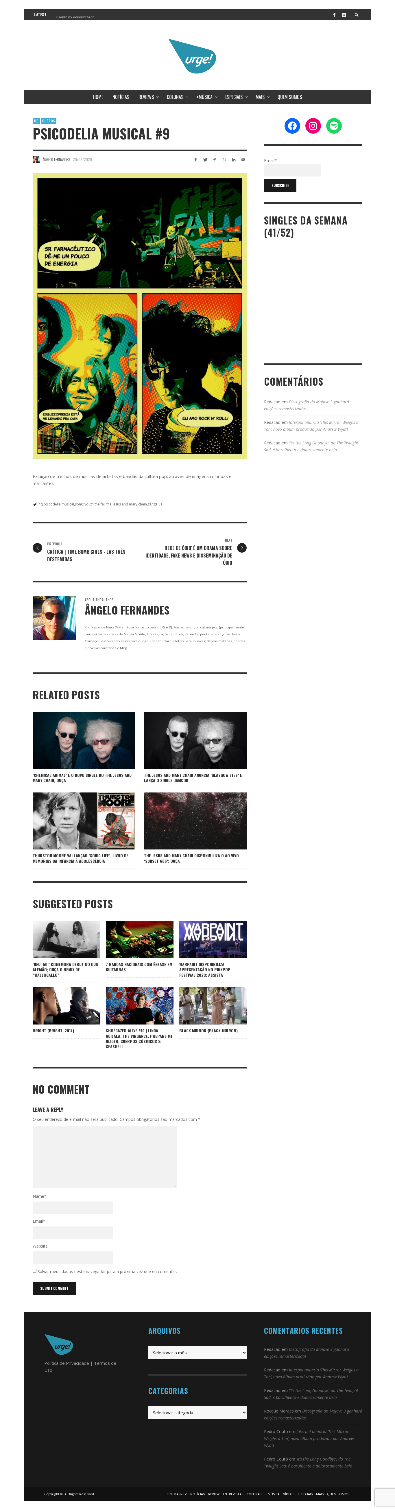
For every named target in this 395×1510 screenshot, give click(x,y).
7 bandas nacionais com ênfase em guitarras (139, 966)
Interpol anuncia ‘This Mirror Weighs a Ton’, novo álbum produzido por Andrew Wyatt (309, 1438)
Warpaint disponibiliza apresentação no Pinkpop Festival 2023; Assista (204, 969)
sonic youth (84, 504)
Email (39, 1221)
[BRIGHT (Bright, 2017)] (57, 1006)
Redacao (272, 401)
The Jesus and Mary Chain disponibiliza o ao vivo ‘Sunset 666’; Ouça (191, 858)
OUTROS (48, 121)
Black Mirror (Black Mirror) (208, 1030)
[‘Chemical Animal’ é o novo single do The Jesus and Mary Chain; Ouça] (74, 740)
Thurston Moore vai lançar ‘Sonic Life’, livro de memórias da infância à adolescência (80, 858)
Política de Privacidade (66, 1363)
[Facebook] (334, 14)
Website (40, 1246)
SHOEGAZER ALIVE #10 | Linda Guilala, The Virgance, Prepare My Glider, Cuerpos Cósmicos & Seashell (139, 1038)
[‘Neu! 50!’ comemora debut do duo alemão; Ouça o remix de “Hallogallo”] (57, 939)
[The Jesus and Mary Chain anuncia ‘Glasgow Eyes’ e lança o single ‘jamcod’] (186, 740)
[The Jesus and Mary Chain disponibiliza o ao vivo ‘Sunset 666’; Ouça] (186, 821)
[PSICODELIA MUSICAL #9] (140, 316)
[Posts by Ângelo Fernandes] (36, 159)
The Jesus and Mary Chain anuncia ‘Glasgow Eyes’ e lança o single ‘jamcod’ (193, 777)
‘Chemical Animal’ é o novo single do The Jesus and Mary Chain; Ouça (82, 777)
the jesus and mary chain (126, 504)
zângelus (155, 504)
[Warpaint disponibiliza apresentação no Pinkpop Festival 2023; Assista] (212, 939)
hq (40, 504)
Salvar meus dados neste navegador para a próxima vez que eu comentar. (107, 1271)
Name (40, 1196)
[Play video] (194, 939)
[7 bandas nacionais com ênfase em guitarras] (130, 939)
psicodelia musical (59, 504)
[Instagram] (343, 14)
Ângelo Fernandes (56, 159)
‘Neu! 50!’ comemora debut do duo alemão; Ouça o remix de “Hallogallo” (65, 969)
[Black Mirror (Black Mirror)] (203, 1006)
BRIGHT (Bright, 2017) (53, 1030)
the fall (100, 504)
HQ (36, 121)
